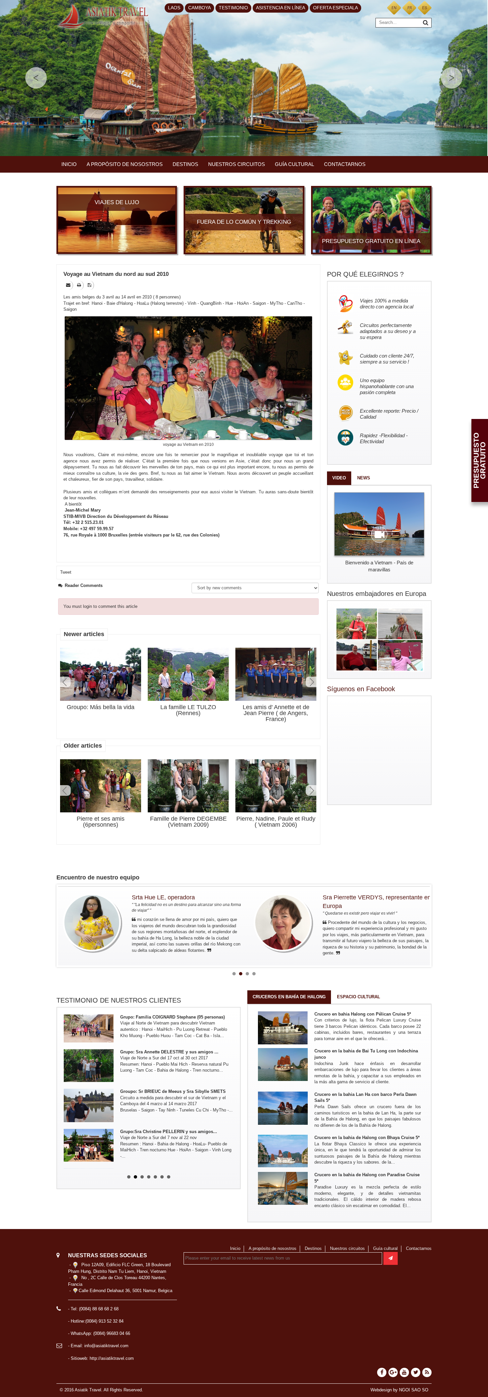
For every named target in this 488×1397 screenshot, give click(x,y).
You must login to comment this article (100, 606)
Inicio (69, 164)
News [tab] (363, 477)
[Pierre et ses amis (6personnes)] (100, 785)
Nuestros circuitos (236, 164)
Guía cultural (294, 164)
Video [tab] (339, 477)
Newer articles (84, 634)
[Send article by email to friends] (68, 285)
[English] (394, 7)
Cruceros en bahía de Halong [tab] (289, 996)
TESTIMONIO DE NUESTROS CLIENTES (118, 1000)
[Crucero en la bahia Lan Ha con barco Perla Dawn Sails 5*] (283, 1107)
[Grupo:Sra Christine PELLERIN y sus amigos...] (89, 1110)
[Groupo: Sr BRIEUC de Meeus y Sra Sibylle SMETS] (89, 1070)
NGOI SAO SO (413, 1389)
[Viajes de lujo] (116, 219)
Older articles (83, 745)
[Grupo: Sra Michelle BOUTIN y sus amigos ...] (89, 1150)
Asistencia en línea (280, 7)
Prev (65, 682)
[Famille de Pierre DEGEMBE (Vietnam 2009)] (188, 785)
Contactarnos (345, 164)
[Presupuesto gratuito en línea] (371, 219)
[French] (409, 7)
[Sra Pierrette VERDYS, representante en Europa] (92, 922)
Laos (174, 7)
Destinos (185, 164)
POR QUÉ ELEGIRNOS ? (365, 274)
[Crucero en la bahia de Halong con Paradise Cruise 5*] (283, 1188)
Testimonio (233, 7)
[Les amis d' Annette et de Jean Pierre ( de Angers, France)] (275, 674)
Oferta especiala (335, 7)
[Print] (79, 285)
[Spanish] (425, 7)
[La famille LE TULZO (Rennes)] (188, 674)
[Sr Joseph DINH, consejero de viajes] (283, 922)
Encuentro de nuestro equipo (97, 877)
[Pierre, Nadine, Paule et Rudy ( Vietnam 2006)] (275, 785)
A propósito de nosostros (125, 164)
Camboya (199, 7)
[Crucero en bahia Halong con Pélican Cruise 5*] (283, 1027)
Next (311, 682)
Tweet (65, 572)
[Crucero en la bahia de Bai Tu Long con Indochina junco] (283, 1064)
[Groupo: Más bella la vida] (100, 674)
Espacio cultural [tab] (358, 996)
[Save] (90, 285)
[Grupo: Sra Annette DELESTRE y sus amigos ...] (89, 1030)
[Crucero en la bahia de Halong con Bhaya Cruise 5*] (283, 1150)
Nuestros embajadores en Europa (376, 593)
